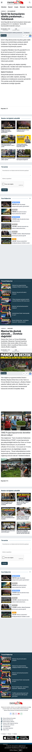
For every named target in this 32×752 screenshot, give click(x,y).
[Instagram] (16, 714)
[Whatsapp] (21, 714)
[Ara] (29, 3)
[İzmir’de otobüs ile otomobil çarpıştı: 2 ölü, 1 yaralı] (8, 139)
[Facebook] (10, 714)
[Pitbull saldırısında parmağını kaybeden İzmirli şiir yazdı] (24, 139)
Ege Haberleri (11, 11)
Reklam (15, 733)
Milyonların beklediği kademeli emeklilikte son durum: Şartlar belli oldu (23, 532)
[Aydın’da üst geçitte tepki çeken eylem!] (8, 153)
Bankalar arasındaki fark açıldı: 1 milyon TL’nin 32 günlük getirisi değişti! (23, 518)
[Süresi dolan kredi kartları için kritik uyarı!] (8, 525)
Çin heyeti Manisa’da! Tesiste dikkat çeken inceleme (7, 503)
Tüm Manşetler (6, 726)
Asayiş (16, 7)
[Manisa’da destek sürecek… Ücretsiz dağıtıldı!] (16, 362)
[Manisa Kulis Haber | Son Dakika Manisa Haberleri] (15, 2)
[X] (13, 714)
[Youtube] (18, 714)
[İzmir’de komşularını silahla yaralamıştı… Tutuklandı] (16, 33)
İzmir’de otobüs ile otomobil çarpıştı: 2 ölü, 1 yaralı (8, 145)
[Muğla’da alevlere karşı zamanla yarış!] (24, 124)
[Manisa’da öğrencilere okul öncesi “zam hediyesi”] (24, 497)
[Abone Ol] (30, 35)
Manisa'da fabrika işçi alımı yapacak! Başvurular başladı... (8, 518)
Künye (9, 733)
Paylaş (4, 35)
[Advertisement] (16, 95)
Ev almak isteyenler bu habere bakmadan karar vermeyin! (20, 227)
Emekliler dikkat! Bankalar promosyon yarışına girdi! (21, 234)
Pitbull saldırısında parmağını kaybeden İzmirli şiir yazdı (22, 145)
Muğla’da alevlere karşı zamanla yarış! (20, 220)
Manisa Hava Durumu (8, 719)
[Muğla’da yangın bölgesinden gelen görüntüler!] (8, 124)
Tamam (20, 750)
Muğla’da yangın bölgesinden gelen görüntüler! (6, 131)
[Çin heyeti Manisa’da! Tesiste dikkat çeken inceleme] (8, 497)
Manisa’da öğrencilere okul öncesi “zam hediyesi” (23, 503)
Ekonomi (22, 7)
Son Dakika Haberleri (8, 728)
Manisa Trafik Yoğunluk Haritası (10, 723)
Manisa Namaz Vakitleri (8, 721)
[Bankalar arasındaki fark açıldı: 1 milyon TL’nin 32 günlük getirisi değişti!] (24, 511)
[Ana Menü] (1, 2)
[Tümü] (30, 198)
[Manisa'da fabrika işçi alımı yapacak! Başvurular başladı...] (8, 511)
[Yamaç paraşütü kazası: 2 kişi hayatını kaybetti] (24, 153)
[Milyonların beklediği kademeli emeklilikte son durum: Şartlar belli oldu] (24, 525)
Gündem (3, 7)
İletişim (4, 733)
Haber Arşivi (6, 729)
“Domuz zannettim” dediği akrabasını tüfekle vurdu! (21, 242)
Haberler (3, 11)
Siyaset (10, 7)
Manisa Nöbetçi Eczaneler (9, 718)
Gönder (4, 189)
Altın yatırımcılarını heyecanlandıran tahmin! (19, 212)
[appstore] (9, 738)
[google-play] (22, 738)
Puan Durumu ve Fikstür (8, 724)
